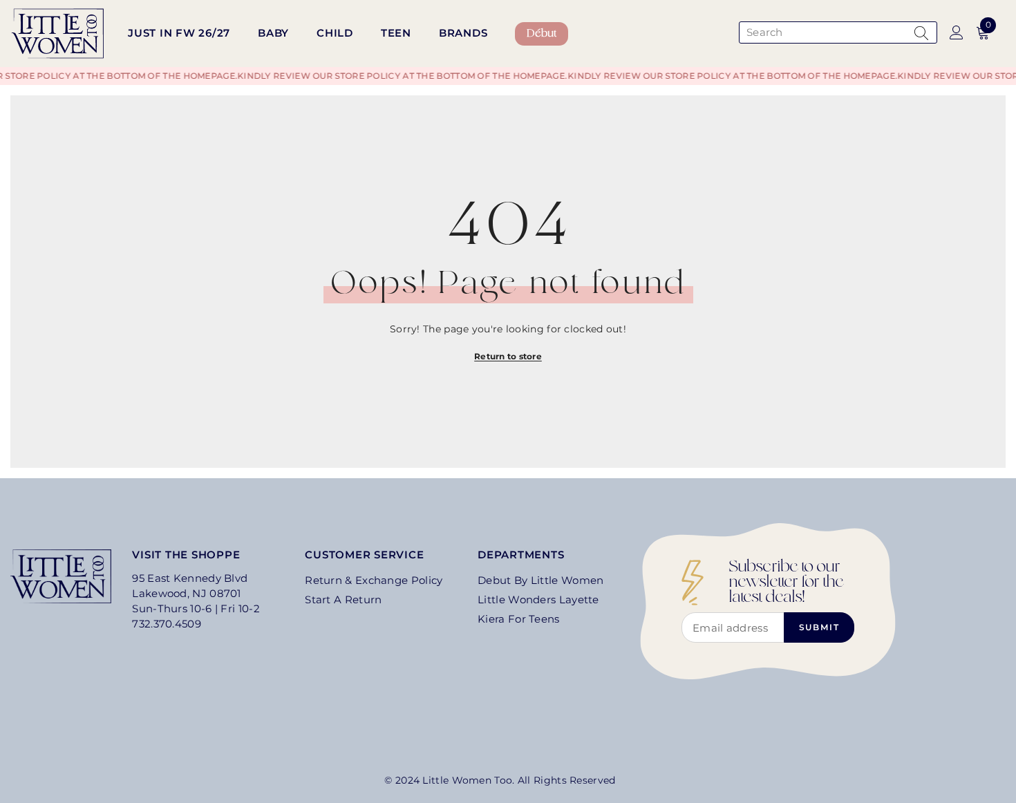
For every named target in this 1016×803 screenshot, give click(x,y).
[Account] (956, 32)
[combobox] (823, 32)
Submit (819, 627)
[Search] (836, 32)
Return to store (508, 356)
